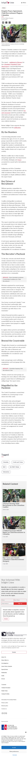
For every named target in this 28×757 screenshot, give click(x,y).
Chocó (19, 160)
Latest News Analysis (6, 666)
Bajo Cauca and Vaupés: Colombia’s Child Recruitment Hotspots (13, 559)
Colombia (5, 462)
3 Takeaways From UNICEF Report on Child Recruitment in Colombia (14, 532)
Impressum (15, 754)
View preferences (14, 751)
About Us (3, 657)
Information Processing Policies (8, 699)
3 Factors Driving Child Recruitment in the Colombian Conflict (13, 505)
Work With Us (5, 660)
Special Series (4, 669)
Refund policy (4, 705)
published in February (15, 62)
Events (3, 678)
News (3, 8)
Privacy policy (4, 702)
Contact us (4, 708)
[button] (26, 732)
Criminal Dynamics (5, 687)
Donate (6, 619)
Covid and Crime (18, 462)
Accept (14, 747)
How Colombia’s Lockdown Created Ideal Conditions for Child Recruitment (13, 279)
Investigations (4, 663)
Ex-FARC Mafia (14, 467)
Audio (2, 675)
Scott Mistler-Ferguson (8, 18)
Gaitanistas (6, 472)
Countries (3, 684)
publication (17, 127)
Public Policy (4, 690)
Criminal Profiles (5, 694)
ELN (4, 467)
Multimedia (4, 672)
